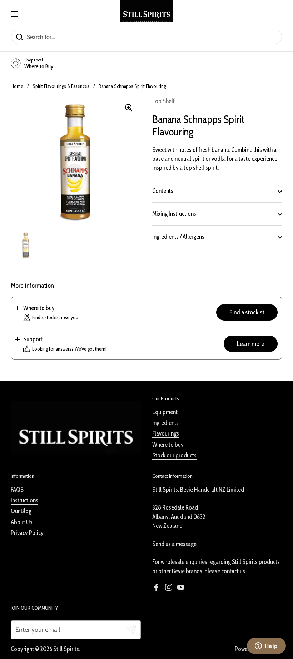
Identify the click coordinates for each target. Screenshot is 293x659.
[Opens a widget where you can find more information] (266, 646)
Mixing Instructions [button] (174, 213)
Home (17, 86)
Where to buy (168, 444)
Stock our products (174, 455)
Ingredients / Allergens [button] (178, 236)
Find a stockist (246, 312)
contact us (233, 571)
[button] (146, 312)
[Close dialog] (105, 488)
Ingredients (165, 422)
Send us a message (174, 543)
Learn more (250, 344)
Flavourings (165, 433)
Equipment (165, 412)
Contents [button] (162, 190)
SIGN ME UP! (57, 619)
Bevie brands (187, 571)
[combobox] (55, 597)
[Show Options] (98, 597)
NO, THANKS (57, 641)
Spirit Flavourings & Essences (61, 86)
